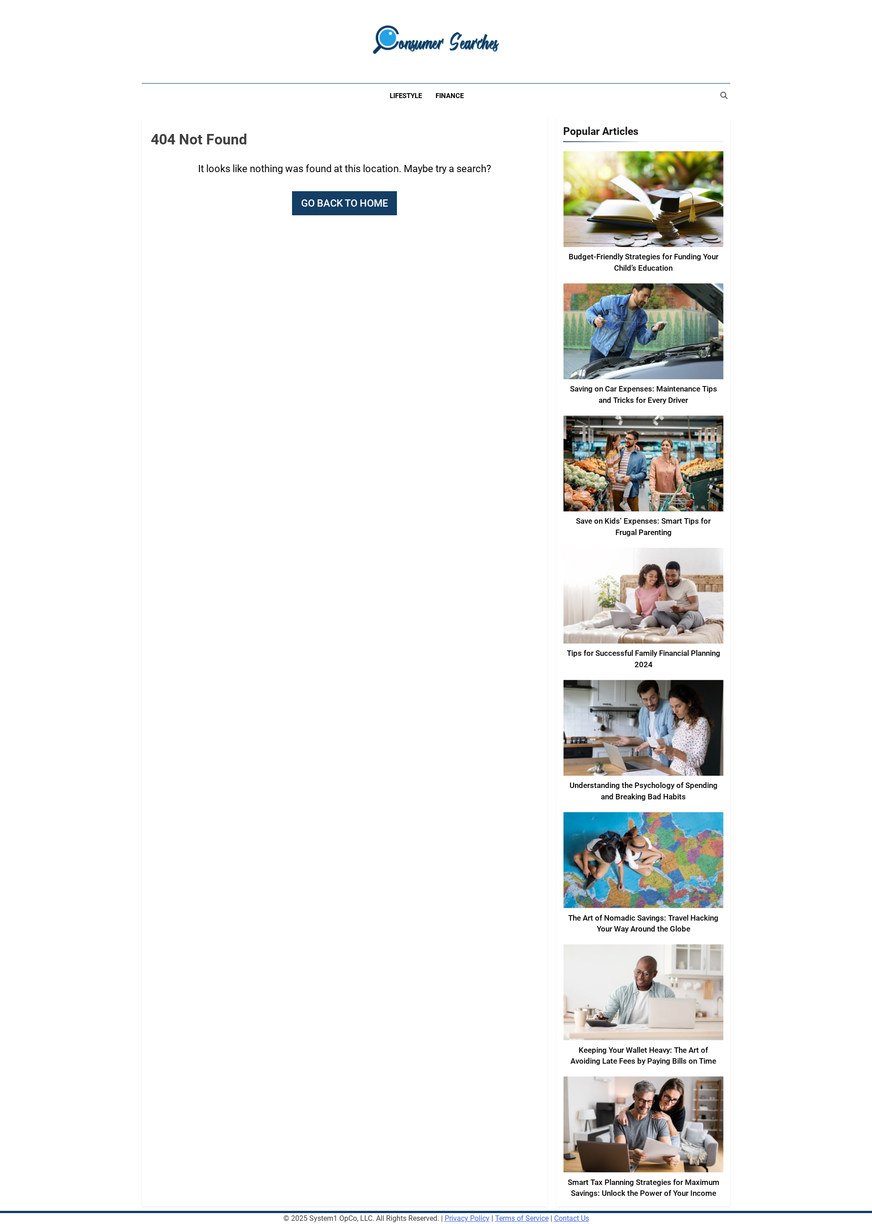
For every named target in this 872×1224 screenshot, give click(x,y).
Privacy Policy (467, 1218)
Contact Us (571, 1218)
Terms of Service (522, 1218)
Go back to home (344, 203)
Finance (450, 96)
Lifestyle (406, 96)
